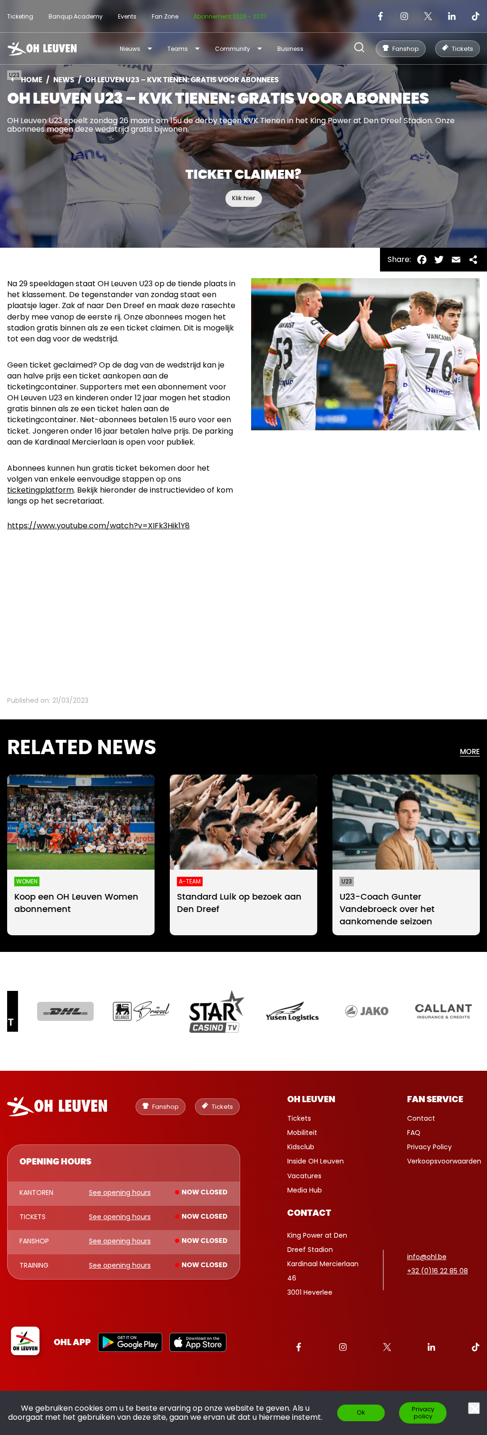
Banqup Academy (76, 16)
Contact (421, 1118)
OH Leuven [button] (311, 1100)
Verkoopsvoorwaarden (444, 1161)
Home (31, 80)
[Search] (359, 48)
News (63, 80)
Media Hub (304, 1190)
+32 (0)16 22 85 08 (437, 1271)
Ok (361, 1412)
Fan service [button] (435, 1100)
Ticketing (20, 16)
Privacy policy (423, 1413)
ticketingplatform (40, 490)
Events (127, 16)
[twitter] (428, 16)
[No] (474, 1408)
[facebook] (380, 16)
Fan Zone (165, 16)
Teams (177, 49)
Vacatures (304, 1176)
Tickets (299, 1118)
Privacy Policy (429, 1147)
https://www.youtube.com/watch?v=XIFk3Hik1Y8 (98, 525)
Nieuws (130, 49)
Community (232, 49)
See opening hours (120, 1193)
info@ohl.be (427, 1256)
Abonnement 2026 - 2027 (230, 16)
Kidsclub (300, 1147)
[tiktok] (475, 16)
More (470, 752)
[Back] (12, 79)
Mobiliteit (302, 1132)
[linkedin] (452, 16)
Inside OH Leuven (315, 1161)
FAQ (413, 1132)
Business (290, 49)
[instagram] (404, 16)
